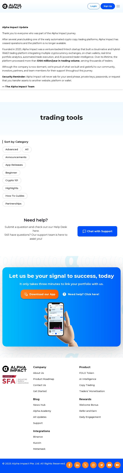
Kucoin (37, 442)
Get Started (39, 391)
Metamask (39, 448)
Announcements (15, 157)
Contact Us (39, 385)
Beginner (11, 172)
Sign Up (108, 6)
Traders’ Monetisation (92, 391)
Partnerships (13, 203)
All (27, 149)
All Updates (39, 417)
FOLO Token (86, 373)
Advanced (11, 149)
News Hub (39, 404)
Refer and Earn (88, 411)
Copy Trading (87, 385)
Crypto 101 (11, 180)
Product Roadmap (43, 379)
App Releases (14, 164)
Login (93, 6)
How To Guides (14, 195)
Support (38, 423)
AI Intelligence (87, 379)
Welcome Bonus (88, 404)
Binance (38, 436)
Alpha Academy (42, 411)
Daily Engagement (90, 417)
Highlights (11, 188)
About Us (38, 373)
